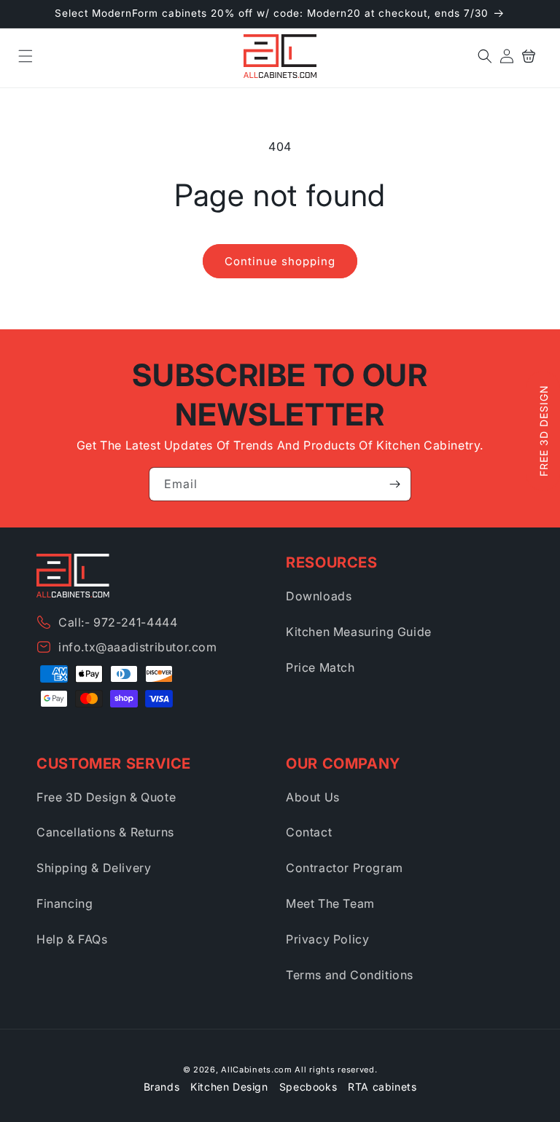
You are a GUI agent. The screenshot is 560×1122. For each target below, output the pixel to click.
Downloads (318, 596)
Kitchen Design (229, 1086)
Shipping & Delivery (93, 867)
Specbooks (308, 1086)
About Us (313, 797)
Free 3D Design (543, 431)
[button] (25, 56)
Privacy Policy (327, 939)
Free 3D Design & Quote (106, 797)
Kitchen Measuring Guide (359, 631)
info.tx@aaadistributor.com (137, 647)
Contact (309, 832)
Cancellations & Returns (105, 832)
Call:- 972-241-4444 (117, 622)
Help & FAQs (72, 939)
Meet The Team (330, 903)
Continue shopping (280, 261)
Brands (162, 1086)
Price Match (320, 667)
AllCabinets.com (256, 1069)
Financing (64, 903)
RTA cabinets (382, 1086)
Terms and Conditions (349, 975)
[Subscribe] (394, 484)
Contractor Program (344, 867)
